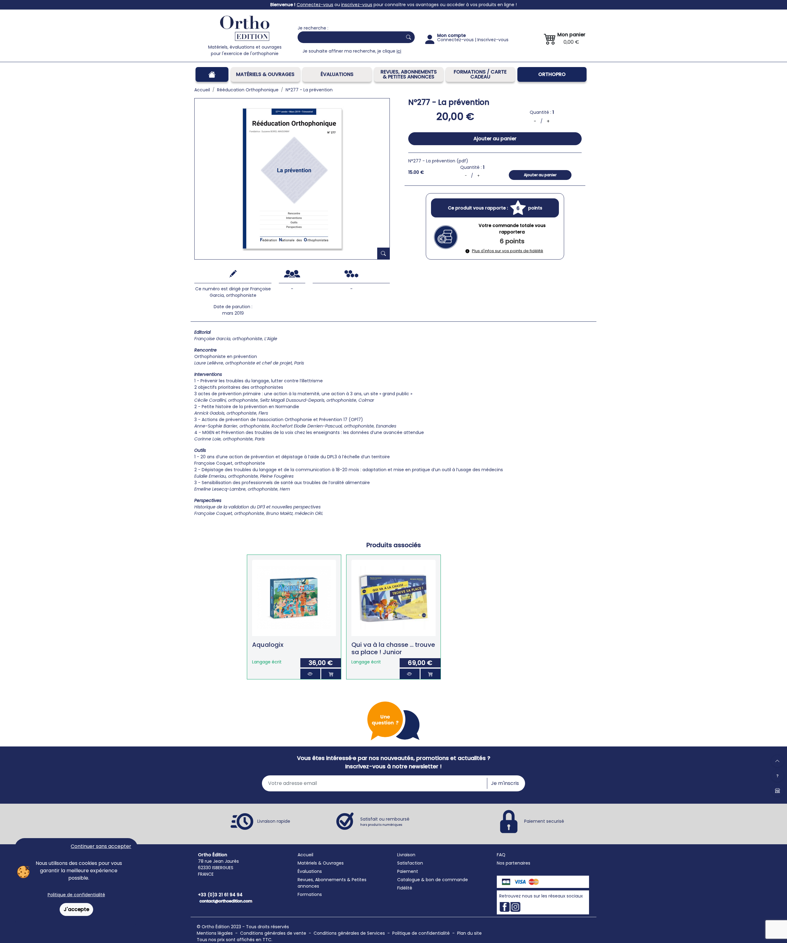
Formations (310, 894)
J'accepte (76, 909)
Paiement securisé (544, 821)
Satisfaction (410, 863)
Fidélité (404, 888)
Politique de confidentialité (76, 895)
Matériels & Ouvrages (265, 74)
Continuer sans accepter (101, 846)
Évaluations (337, 74)
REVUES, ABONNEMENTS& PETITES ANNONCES (409, 74)
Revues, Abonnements (322, 880)
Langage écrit (267, 662)
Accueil (305, 855)
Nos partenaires (513, 863)
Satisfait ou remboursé (384, 821)
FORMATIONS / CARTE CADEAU (480, 74)
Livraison (406, 855)
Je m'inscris (505, 783)
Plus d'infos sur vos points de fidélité (507, 250)
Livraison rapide (273, 821)
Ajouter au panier (494, 138)
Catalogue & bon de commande (432, 880)
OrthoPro (552, 74)
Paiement (407, 871)
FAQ (501, 855)
